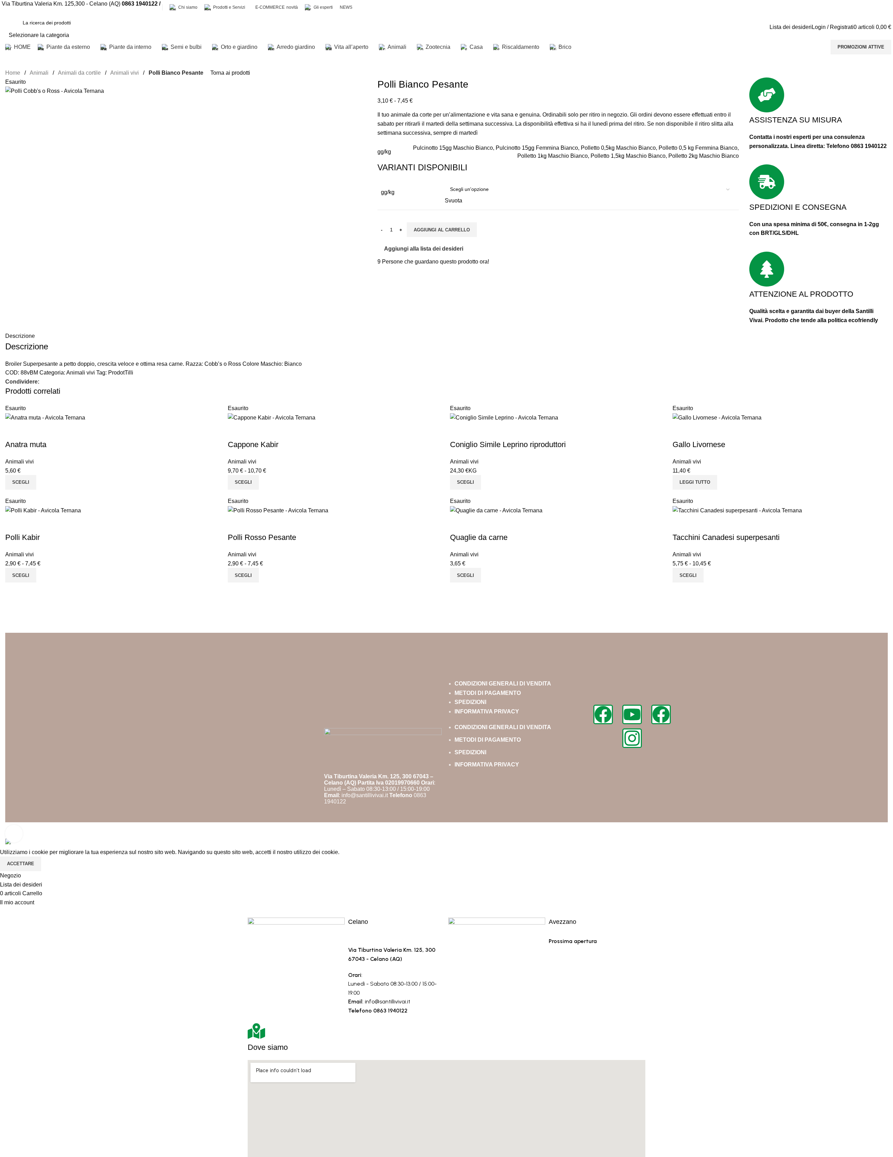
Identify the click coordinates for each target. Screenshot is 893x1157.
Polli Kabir (22, 537)
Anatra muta (25, 444)
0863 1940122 (869, 146)
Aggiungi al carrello (442, 229)
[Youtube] (632, 714)
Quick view (14, 430)
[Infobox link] (446, 27)
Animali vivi (125, 73)
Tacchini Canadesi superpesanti (726, 537)
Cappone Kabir (253, 444)
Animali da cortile (80, 73)
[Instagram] (632, 738)
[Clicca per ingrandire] (14, 833)
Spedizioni (470, 702)
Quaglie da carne (479, 537)
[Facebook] (603, 714)
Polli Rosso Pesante (262, 537)
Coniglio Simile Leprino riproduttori (508, 444)
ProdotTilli (120, 373)
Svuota (453, 200)
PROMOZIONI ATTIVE (861, 47)
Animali (40, 73)
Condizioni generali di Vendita (503, 684)
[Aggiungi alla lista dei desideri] (33, 430)
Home (13, 73)
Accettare (20, 863)
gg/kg (388, 192)
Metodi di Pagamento (488, 693)
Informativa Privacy (487, 711)
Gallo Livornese (699, 444)
